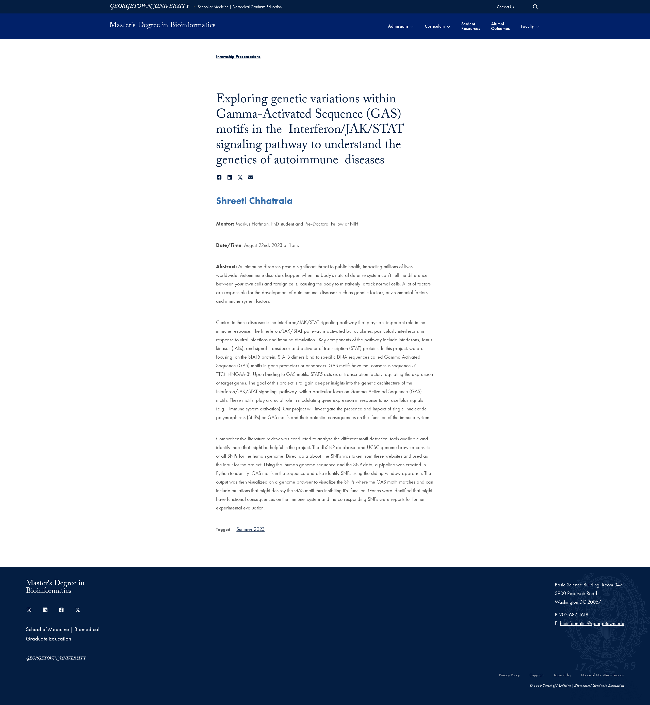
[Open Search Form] (535, 7)
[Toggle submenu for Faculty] (538, 26)
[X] (240, 177)
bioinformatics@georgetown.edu (592, 623)
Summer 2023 (250, 529)
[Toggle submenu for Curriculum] (448, 26)
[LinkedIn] (229, 177)
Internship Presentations (238, 56)
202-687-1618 (573, 614)
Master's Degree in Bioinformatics (162, 26)
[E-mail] (250, 177)
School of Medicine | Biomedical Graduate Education (240, 6)
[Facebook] (219, 177)
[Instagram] (29, 610)
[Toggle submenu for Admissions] (412, 26)
